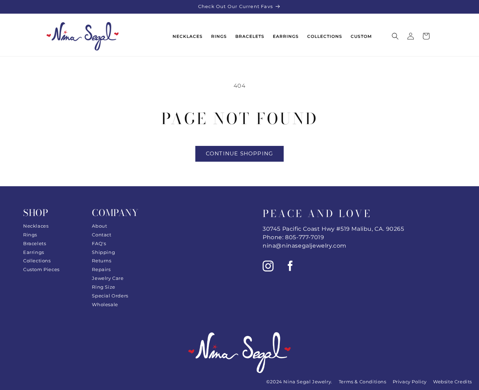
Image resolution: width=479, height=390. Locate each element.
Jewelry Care (107, 278)
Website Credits (452, 381)
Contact (101, 234)
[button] (395, 36)
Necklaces (35, 226)
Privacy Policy (410, 381)
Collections (37, 260)
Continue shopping (239, 153)
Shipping (103, 252)
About (99, 226)
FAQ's (99, 243)
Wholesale (105, 304)
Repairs (101, 269)
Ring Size (103, 287)
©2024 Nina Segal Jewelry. (299, 381)
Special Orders (110, 295)
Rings (30, 234)
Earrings (33, 252)
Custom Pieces (41, 269)
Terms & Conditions (362, 381)
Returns (101, 260)
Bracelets (34, 243)
